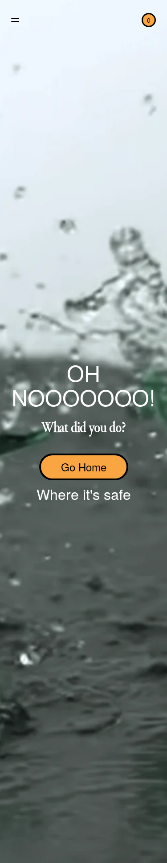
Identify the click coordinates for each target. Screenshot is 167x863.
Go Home (83, 466)
